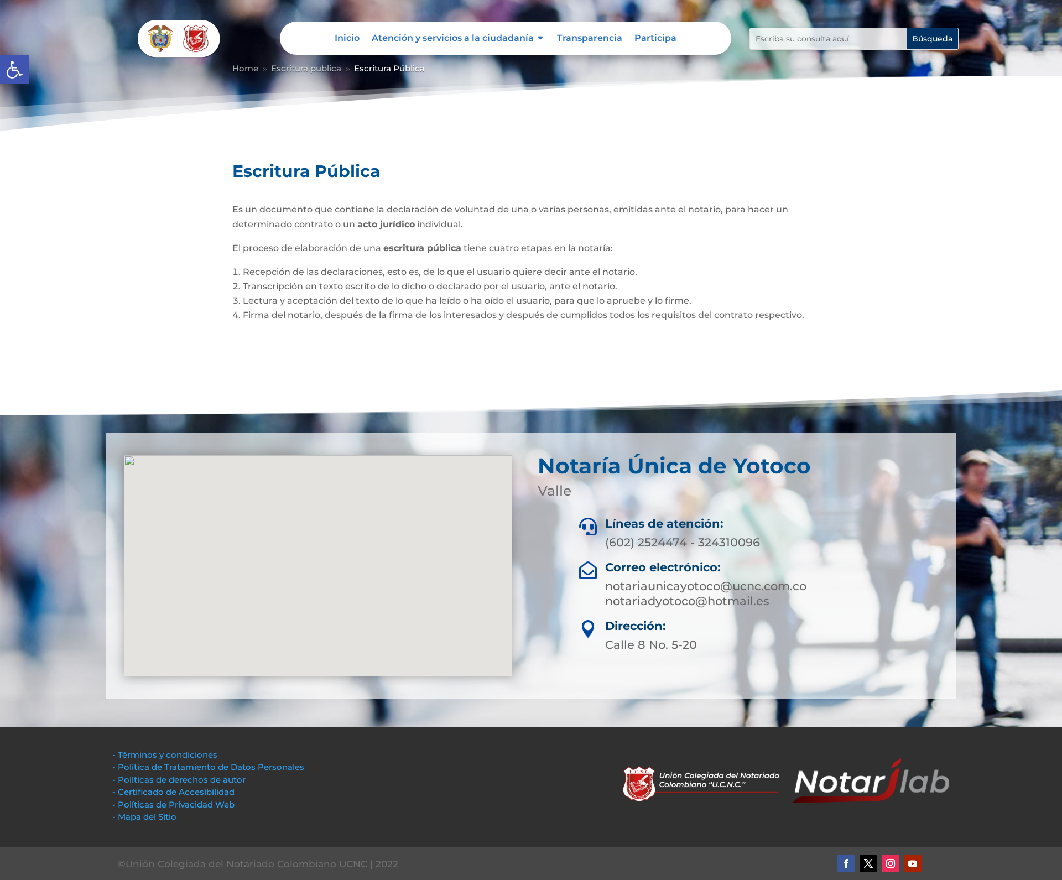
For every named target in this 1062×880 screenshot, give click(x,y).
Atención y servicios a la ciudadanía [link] (453, 38)
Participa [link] (655, 38)
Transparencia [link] (589, 38)
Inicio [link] (347, 38)
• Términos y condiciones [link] (165, 754)
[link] (14, 69)
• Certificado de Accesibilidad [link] (174, 792)
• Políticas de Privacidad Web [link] (174, 804)
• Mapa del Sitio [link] (146, 816)
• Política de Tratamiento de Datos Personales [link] (208, 767)
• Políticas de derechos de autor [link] (179, 779)
